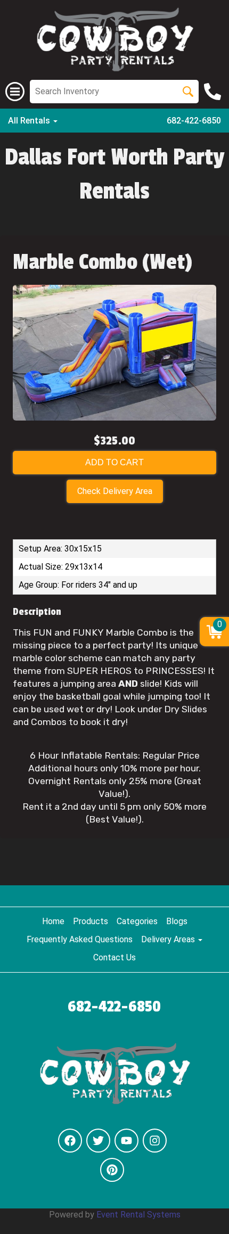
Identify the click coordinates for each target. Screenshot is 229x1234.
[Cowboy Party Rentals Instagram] (155, 1141)
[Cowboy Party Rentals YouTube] (126, 1141)
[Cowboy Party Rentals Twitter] (98, 1141)
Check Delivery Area (114, 491)
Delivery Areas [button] (169, 939)
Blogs (176, 921)
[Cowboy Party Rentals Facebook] (70, 1141)
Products (90, 921)
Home (53, 921)
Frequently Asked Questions (80, 939)
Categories (137, 921)
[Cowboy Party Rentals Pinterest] (112, 1170)
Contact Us (114, 957)
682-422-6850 (194, 121)
